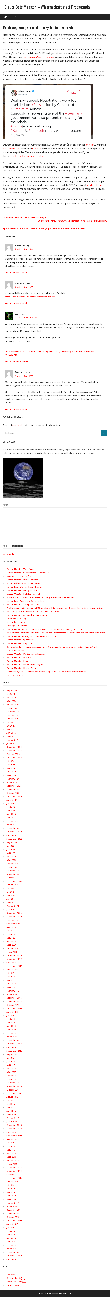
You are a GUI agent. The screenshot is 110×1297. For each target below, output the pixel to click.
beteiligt (90, 144)
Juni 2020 (10, 934)
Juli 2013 (10, 1227)
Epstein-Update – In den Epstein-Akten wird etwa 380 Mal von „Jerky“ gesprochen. (44, 629)
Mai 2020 (10, 937)
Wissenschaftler (11, 148)
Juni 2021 (10, 891)
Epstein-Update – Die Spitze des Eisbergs (25, 653)
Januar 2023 (11, 824)
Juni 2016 (10, 1103)
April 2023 (11, 814)
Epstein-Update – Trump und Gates (23, 604)
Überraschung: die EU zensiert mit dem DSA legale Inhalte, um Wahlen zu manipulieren (46, 671)
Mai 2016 (10, 1107)
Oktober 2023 (13, 793)
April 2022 (11, 856)
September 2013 (14, 1220)
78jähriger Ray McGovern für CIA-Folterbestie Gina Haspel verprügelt (70, 220)
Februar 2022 (12, 863)
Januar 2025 (11, 743)
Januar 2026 (11, 708)
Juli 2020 (10, 930)
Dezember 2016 (14, 1082)
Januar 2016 (11, 1121)
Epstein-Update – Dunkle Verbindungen (24, 664)
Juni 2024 (10, 764)
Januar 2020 (11, 952)
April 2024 (11, 771)
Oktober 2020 (13, 920)
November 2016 (14, 1086)
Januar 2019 (11, 994)
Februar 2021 (12, 906)
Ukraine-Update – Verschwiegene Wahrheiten (27, 572)
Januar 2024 (11, 782)
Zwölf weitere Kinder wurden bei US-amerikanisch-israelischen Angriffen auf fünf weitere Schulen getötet (54, 608)
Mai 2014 (10, 1192)
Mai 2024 (10, 768)
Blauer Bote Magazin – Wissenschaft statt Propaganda (47, 7)
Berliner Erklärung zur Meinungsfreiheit (24, 583)
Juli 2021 (10, 888)
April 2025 (11, 732)
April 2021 (11, 898)
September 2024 (14, 757)
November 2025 (14, 711)
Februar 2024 (12, 778)
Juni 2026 (10, 694)
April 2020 (11, 941)
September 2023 (14, 796)
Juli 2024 (10, 761)
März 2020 (11, 944)
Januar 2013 (11, 1248)
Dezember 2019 (14, 955)
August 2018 (12, 1012)
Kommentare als (16, 1281)
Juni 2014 (10, 1188)
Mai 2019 (10, 980)
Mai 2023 (10, 810)
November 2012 (14, 1255)
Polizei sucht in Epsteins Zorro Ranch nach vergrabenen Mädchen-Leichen (40, 597)
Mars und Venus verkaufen (18, 576)
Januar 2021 (11, 909)
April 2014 (11, 1195)
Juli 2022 (10, 845)
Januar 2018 (11, 1036)
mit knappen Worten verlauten (39, 56)
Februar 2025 (12, 739)
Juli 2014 (10, 1185)
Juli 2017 (10, 1057)
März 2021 (11, 902)
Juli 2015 (10, 1142)
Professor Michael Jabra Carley (27, 156)
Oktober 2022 (13, 835)
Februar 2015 (12, 1160)
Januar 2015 (11, 1164)
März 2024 (11, 775)
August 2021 (12, 884)
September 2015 (14, 1135)
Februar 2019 (12, 990)
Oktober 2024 (13, 754)
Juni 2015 (10, 1146)
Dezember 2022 (14, 828)
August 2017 (12, 1054)
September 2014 (14, 1178)
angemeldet (18, 425)
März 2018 (11, 1029)
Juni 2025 (10, 725)
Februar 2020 (12, 948)
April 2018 (11, 1026)
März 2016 (11, 1114)
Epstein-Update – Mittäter (18, 657)
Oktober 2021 (13, 877)
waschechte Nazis (95, 185)
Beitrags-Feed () (15, 1278)
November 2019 (14, 959)
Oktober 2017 (13, 1047)
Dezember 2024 (14, 746)
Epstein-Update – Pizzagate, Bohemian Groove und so (31, 636)
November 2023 (14, 789)
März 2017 (11, 1072)
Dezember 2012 (14, 1252)
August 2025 (12, 718)
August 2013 (12, 1224)
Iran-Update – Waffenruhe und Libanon (24, 586)
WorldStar (66, 1293)
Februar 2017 (12, 1075)
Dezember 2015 (14, 1125)
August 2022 (12, 842)
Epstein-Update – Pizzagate (19, 661)
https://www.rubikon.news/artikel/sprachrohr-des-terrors (31, 296)
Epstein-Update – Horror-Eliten (21, 668)
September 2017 (14, 1050)
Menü (14, 16)
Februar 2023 (12, 821)
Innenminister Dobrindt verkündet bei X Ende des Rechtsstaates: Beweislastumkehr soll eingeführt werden (55, 632)
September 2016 (14, 1093)
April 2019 (11, 983)
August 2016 (12, 1096)
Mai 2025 (10, 729)
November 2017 (14, 1043)
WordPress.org (13, 1285)
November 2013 (14, 1213)
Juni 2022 (10, 849)
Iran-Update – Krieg (15, 622)
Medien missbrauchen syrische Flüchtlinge (26, 217)
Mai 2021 (10, 895)
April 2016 (11, 1110)
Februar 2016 (12, 1118)
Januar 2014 (11, 1206)
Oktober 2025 (13, 715)
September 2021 (14, 881)
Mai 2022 (10, 853)
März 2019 (11, 987)
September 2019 (14, 966)
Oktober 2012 (13, 1259)
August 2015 (12, 1139)
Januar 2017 (11, 1079)
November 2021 (14, 874)
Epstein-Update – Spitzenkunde (21, 639)
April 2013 (11, 1238)
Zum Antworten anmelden (17, 272)
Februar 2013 (12, 1245)
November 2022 (14, 831)
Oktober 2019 (13, 962)
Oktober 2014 (13, 1174)
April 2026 (11, 697)
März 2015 (11, 1156)
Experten (36, 148)
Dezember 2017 (14, 1040)
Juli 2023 (10, 803)
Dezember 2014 (14, 1167)
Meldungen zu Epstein (16, 625)
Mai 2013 (10, 1234)
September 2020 (14, 923)
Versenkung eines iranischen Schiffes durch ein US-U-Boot (33, 611)
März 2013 (11, 1241)
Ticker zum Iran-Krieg (16, 618)
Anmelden (11, 1274)
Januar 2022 (11, 867)
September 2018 (14, 1008)
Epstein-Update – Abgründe (19, 643)
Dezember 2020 (14, 913)
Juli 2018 (10, 1015)
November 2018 (14, 1001)
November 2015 (14, 1128)
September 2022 (14, 838)
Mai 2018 (10, 1022)
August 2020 (12, 927)
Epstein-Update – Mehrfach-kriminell (23, 593)
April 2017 (11, 1068)
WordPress (53, 1293)
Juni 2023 (10, 807)
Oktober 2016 (13, 1089)
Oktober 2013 (13, 1217)
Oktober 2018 (13, 1005)
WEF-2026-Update (15, 675)
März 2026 (11, 701)
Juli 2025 (10, 722)
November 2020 (14, 916)
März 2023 (11, 817)
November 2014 (14, 1171)
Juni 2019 (10, 976)
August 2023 (12, 800)
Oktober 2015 (13, 1132)
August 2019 (12, 969)
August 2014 (12, 1181)
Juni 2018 (10, 1019)
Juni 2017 (10, 1061)
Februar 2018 (12, 1033)
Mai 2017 (10, 1065)
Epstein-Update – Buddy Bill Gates (22, 590)
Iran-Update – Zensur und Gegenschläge (25, 601)
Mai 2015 (10, 1149)
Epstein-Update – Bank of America (22, 579)
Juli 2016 (10, 1100)
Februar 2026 (12, 704)
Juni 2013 (10, 1231)
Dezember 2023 (14, 785)
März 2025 (11, 736)
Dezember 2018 (14, 997)
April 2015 (11, 1153)
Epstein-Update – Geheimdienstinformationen (27, 615)
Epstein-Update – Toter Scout (20, 569)
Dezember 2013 (14, 1209)
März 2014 (11, 1199)
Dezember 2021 (14, 870)
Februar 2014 (12, 1202)
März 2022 (11, 860)
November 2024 (14, 750)
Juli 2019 (10, 973)
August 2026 (12, 690)
